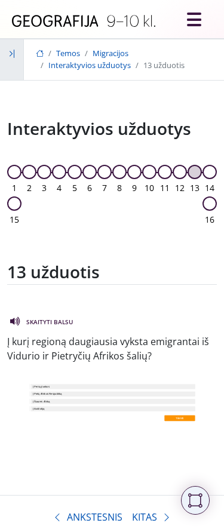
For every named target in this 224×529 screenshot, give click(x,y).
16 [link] (209, 219)
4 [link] (59, 187)
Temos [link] (68, 53)
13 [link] (195, 187)
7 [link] (104, 187)
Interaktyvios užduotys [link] (89, 65)
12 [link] (180, 187)
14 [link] (209, 187)
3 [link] (44, 187)
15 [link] (14, 219)
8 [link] (119, 187)
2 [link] (29, 187)
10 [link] (149, 187)
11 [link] (165, 187)
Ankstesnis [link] (94, 517)
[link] (83, 21)
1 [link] (14, 187)
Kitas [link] (144, 517)
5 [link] (74, 187)
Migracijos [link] (110, 53)
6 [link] (89, 187)
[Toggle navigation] (194, 19)
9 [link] (134, 187)
